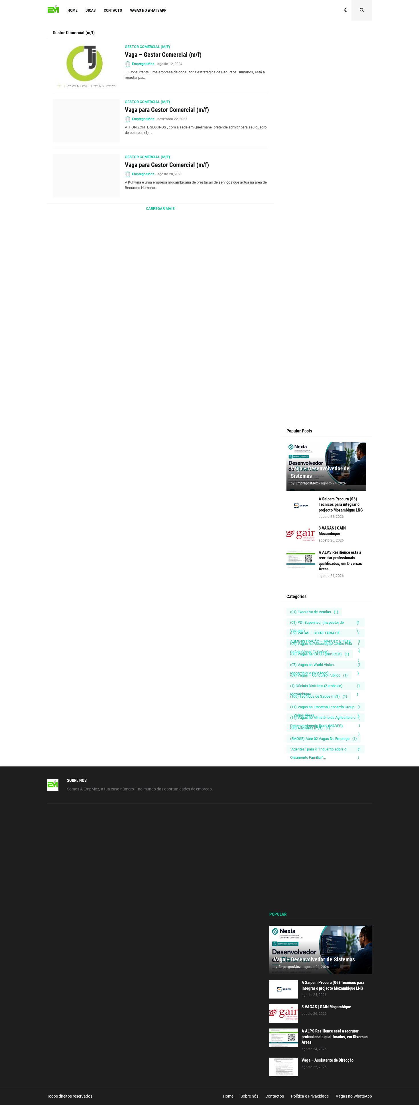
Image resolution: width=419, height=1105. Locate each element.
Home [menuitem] (73, 10)
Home (228, 1096)
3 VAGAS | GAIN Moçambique (332, 531)
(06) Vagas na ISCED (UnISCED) (319, 654)
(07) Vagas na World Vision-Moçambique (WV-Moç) (325, 666)
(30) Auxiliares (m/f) (310, 728)
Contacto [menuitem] (113, 10)
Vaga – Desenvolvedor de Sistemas (320, 472)
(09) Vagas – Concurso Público (319, 675)
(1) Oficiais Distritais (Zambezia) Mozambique (325, 687)
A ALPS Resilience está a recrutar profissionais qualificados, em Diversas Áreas (340, 561)
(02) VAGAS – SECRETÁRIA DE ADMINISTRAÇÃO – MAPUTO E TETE (325, 634)
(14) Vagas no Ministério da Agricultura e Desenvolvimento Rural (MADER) (325, 718)
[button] (345, 10)
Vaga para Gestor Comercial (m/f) (167, 109)
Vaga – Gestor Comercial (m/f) (163, 54)
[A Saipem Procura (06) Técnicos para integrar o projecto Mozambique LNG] (300, 505)
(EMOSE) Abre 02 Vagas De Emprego (323, 738)
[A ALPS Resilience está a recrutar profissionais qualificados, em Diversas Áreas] (300, 559)
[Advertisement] (326, 137)
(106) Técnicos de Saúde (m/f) (318, 696)
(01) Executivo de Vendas (314, 612)
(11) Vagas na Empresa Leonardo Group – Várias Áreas (325, 708)
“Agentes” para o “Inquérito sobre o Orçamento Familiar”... (325, 750)
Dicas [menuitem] (91, 10)
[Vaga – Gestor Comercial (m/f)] (86, 65)
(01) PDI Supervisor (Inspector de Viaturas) (325, 623)
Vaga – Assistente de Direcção (327, 1060)
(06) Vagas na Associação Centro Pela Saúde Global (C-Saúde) (325, 644)
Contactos (274, 1096)
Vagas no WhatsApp (354, 1096)
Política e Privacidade (310, 1096)
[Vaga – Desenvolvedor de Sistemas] (320, 950)
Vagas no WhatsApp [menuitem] (148, 10)
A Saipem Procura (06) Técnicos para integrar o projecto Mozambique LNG (341, 504)
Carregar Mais (160, 208)
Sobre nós (249, 1096)
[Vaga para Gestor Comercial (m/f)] (86, 120)
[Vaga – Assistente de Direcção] (283, 1067)
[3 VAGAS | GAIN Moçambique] (300, 535)
